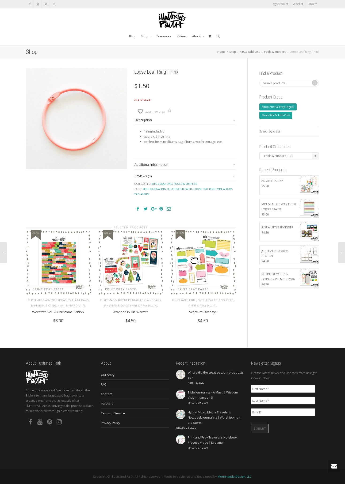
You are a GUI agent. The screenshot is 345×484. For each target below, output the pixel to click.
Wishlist (298, 4)
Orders (312, 4)
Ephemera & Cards (43, 305)
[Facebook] (30, 4)
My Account (280, 4)
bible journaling (154, 189)
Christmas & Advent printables (49, 300)
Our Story (108, 375)
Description (143, 120)
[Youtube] (38, 4)
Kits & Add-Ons (250, 52)
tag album (141, 194)
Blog (132, 36)
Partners (107, 403)
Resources (163, 36)
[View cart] (209, 36)
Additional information (151, 164)
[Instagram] (54, 4)
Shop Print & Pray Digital (278, 107)
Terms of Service (113, 413)
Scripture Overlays (203, 312)
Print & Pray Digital (72, 305)
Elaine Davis (80, 300)
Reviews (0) (143, 176)
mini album (224, 189)
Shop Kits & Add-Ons (276, 115)
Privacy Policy (110, 423)
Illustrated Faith (184, 300)
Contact (106, 394)
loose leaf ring (204, 189)
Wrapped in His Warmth (131, 312)
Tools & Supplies (275, 52)
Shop (145, 36)
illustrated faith (179, 189)
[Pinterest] (46, 4)
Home (221, 52)
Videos (182, 36)
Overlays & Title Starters (215, 300)
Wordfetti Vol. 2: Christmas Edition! (58, 312)
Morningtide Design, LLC (234, 476)
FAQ (104, 384)
